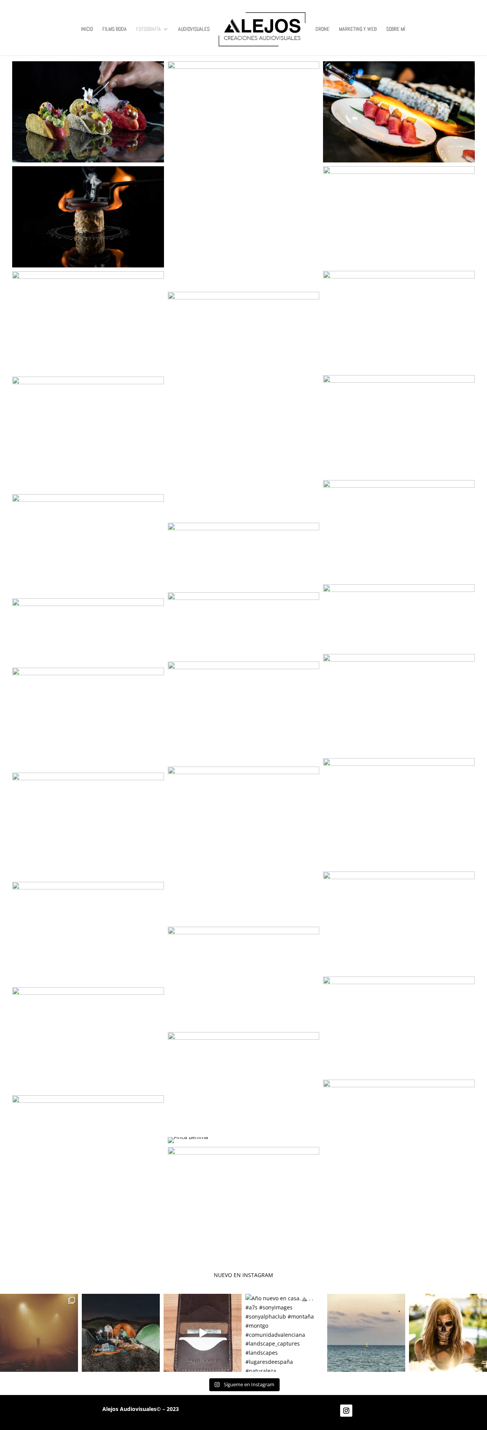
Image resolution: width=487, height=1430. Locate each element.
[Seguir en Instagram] (346, 1411)
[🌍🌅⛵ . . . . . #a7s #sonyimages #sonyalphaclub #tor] (366, 1333)
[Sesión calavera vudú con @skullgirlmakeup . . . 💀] (448, 1333)
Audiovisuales (194, 29)
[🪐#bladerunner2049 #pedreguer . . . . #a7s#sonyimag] (39, 1333)
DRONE (322, 29)
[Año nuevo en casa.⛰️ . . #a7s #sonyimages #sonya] (284, 1333)
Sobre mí (395, 29)
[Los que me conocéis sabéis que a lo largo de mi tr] (203, 1333)
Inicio (87, 29)
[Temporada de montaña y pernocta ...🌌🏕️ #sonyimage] (121, 1333)
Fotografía (148, 29)
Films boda (114, 29)
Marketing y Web (358, 29)
